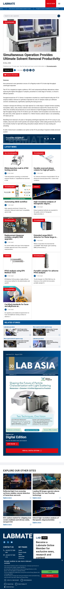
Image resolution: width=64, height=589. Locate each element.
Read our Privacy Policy (22, 577)
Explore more (7, 498)
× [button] (62, 560)
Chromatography (51, 66)
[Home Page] (9, 4)
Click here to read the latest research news (14, 8)
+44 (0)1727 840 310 (10, 556)
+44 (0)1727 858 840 (10, 551)
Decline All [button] (50, 576)
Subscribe (21, 556)
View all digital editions (30, 450)
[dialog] (32, 574)
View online (11, 444)
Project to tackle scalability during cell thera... (42, 8)
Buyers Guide (22, 552)
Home (20, 550)
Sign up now (51, 3)
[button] (22, 587)
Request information (12, 75)
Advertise (21, 558)
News (20, 554)
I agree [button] (50, 571)
